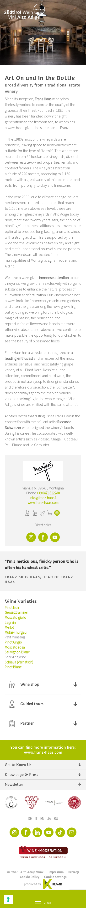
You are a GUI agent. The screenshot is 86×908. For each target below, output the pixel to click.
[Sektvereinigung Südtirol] (11, 802)
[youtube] (49, 832)
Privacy (73, 872)
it (36, 818)
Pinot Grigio (13, 642)
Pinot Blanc (13, 667)
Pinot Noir (12, 607)
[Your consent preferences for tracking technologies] (8, 899)
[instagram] (14, 832)
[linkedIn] (37, 832)
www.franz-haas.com (43, 502)
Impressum (56, 872)
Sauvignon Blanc (17, 652)
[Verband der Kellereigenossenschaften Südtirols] (32, 802)
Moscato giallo (15, 617)
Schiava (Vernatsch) (19, 662)
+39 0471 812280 (48, 493)
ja (49, 818)
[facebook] (26, 832)
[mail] (71, 832)
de (30, 818)
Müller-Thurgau (16, 632)
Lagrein (10, 622)
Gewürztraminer (16, 612)
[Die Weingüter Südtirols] (54, 802)
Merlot (9, 627)
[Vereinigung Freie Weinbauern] (74, 802)
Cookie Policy (29, 877)
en (42, 818)
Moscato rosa (15, 647)
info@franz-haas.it (43, 497)
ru (56, 818)
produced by (32, 884)
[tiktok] (60, 832)
